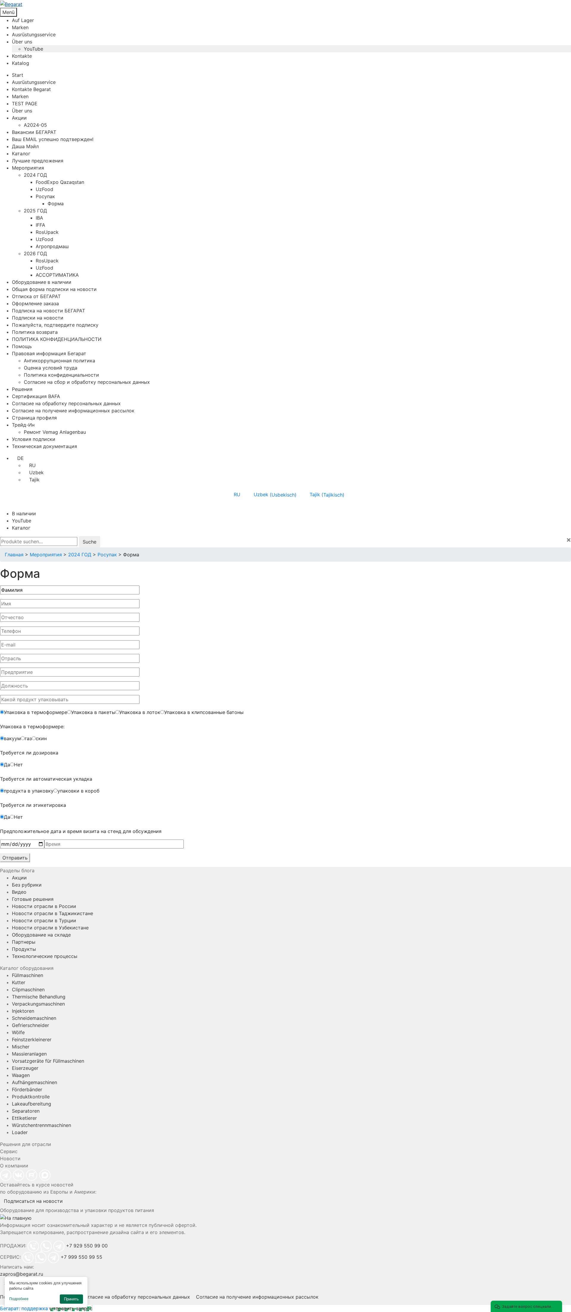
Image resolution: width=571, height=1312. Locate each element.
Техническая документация (44, 446)
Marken (20, 27)
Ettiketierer (24, 1118)
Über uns (22, 42)
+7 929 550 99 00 (87, 1246)
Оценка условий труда (50, 368)
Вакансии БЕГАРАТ (34, 132)
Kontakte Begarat (31, 89)
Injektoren (23, 1011)
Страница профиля (34, 418)
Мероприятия (28, 168)
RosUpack (47, 232)
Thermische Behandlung (38, 997)
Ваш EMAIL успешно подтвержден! (52, 139)
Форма (56, 203)
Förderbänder (27, 1089)
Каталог (21, 153)
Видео (19, 892)
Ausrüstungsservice (34, 34)
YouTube (33, 49)
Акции (19, 118)
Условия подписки (33, 439)
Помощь (22, 346)
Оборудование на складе (41, 935)
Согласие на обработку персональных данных (66, 403)
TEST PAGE (24, 104)
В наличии (24, 513)
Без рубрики (27, 885)
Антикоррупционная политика (59, 361)
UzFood (44, 189)
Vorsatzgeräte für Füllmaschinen (48, 1061)
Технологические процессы (44, 956)
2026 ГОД (35, 253)
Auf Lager (23, 20)
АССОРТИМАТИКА (57, 275)
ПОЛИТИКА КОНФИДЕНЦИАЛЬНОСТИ (56, 339)
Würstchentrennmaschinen (41, 1125)
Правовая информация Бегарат (49, 353)
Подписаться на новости (33, 1201)
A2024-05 (35, 125)
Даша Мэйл (25, 146)
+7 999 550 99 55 (81, 1257)
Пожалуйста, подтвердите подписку (55, 325)
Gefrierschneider (30, 1025)
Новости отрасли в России (44, 906)
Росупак (45, 196)
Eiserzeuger (25, 1068)
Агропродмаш (52, 246)
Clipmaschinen (28, 989)
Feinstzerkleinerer (31, 1039)
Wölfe (18, 1032)
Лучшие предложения (37, 161)
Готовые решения (33, 899)
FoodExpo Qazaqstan (60, 182)
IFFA (40, 225)
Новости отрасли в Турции (44, 920)
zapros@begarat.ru (21, 1274)
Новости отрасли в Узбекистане (50, 928)
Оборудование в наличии (41, 282)
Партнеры (23, 942)
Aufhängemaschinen (34, 1082)
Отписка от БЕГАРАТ (36, 296)
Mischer (20, 1047)
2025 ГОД (35, 211)
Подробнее (19, 1299)
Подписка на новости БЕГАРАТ (48, 311)
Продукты (24, 949)
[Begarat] (285, 4)
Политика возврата (35, 332)
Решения (22, 389)
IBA (39, 218)
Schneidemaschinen (34, 1018)
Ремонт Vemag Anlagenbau (55, 432)
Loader (20, 1132)
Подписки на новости (37, 318)
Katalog (20, 63)
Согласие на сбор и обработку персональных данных (87, 382)
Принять (71, 1299)
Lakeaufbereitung (31, 1104)
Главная (14, 555)
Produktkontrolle (31, 1097)
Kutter (18, 982)
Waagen (21, 1075)
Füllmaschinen (27, 975)
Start (17, 75)
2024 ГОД (35, 175)
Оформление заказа (35, 303)
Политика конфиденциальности (61, 375)
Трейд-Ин (23, 425)
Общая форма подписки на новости (54, 289)
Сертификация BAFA (36, 396)
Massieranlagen (29, 1054)
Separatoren (26, 1111)
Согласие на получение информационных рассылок (73, 411)
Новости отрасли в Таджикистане (52, 913)
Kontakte (22, 56)
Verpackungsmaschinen (38, 1004)
